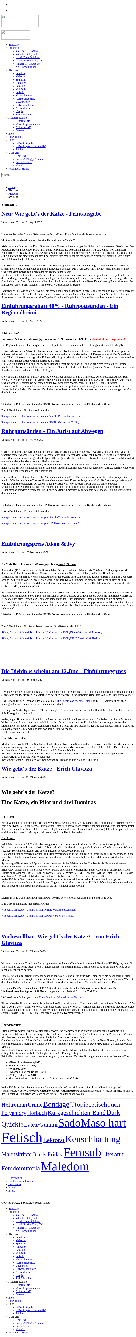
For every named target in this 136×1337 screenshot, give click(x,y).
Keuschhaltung (24, 95)
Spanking (21, 79)
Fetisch (20, 92)
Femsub (82, 1152)
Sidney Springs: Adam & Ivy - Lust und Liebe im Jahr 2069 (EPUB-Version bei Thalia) (50, 638)
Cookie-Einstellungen (20, 1180)
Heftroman (14, 1104)
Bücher (20, 149)
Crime (35, 1104)
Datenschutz (15, 1177)
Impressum (14, 1184)
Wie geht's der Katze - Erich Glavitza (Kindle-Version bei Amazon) (38, 909)
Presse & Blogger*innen (29, 159)
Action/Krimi (23, 108)
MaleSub (21, 89)
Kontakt (20, 165)
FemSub (20, 85)
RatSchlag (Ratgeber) (28, 63)
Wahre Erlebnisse (25, 98)
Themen (13, 70)
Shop (11, 139)
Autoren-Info (23, 120)
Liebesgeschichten (26, 104)
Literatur (113, 1154)
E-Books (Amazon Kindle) (31, 146)
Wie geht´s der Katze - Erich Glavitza (46, 768)
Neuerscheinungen (26, 66)
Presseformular (24, 162)
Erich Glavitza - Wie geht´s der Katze (60, 997)
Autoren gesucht (17, 117)
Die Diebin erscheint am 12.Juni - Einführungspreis (63, 671)
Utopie (19, 111)
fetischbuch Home (18, 168)
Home (11, 187)
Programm (14, 47)
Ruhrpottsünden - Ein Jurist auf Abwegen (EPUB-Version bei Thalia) (40, 422)
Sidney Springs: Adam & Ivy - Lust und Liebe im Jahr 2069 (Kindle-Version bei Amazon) (51, 632)
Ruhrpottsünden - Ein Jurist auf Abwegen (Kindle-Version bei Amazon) (41, 416)
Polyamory (13, 1113)
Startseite (13, 44)
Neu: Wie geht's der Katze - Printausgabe (51, 213)
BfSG (11, 1190)
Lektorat (54, 1140)
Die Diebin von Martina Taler (73, 700)
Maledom (21, 76)
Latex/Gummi (41, 1124)
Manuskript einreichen (28, 124)
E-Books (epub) (24, 143)
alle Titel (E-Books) (27, 50)
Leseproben (15, 136)
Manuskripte (16, 1154)
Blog (11, 133)
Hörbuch (37, 1113)
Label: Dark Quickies (28, 57)
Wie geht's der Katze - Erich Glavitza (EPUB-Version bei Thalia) (37, 915)
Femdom (21, 73)
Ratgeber (21, 82)
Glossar (20, 130)
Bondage (56, 1104)
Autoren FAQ (23, 127)
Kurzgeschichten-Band (77, 1112)
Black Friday (47, 1154)
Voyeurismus (23, 101)
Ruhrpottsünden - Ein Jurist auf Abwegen (52, 431)
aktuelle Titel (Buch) (27, 54)
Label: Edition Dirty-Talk (30, 60)
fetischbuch (104, 1104)
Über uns (13, 152)
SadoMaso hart (24, 114)
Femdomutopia (20, 1168)
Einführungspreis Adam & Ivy (38, 543)
